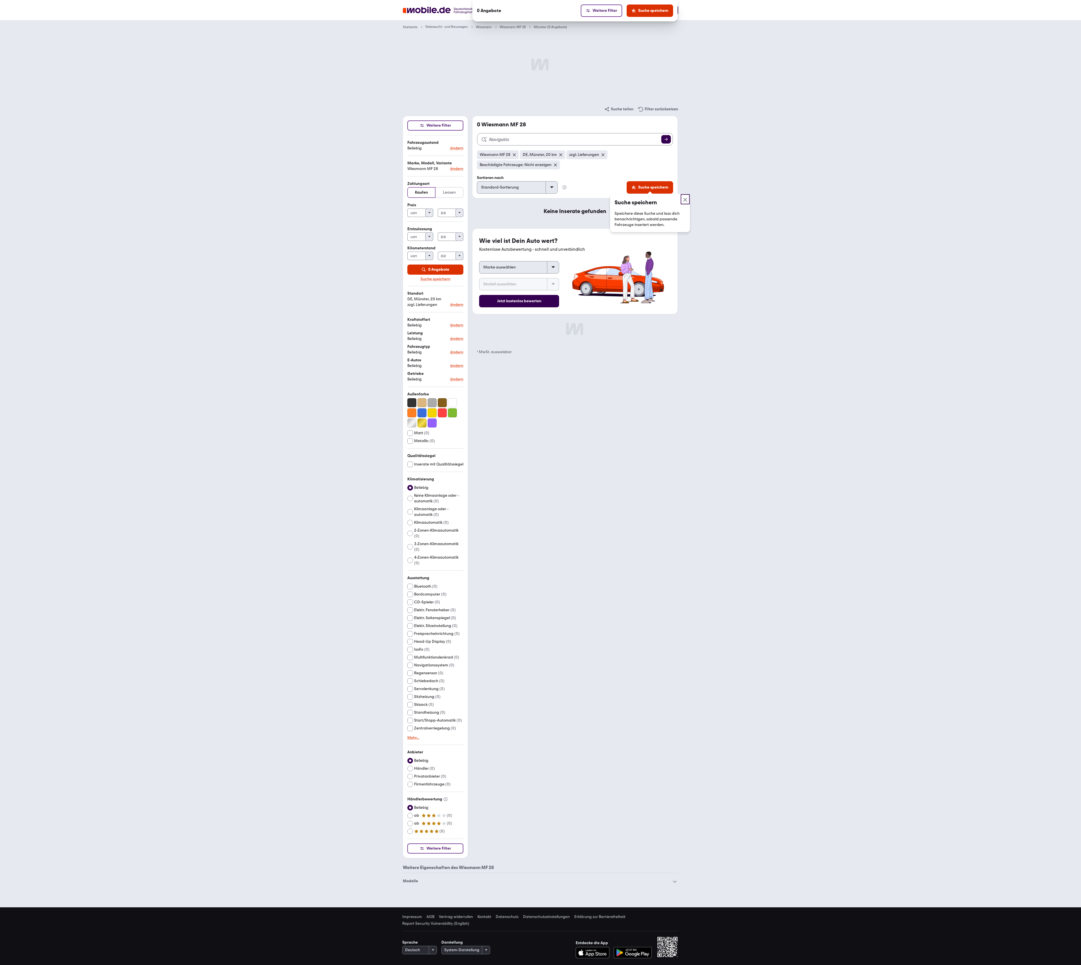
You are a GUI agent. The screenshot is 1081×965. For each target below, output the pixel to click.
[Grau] (432, 403)
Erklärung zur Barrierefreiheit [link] (600, 917)
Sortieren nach (490, 177)
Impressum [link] (412, 917)
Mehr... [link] (413, 738)
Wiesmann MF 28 (513, 27)
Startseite (410, 27)
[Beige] (422, 403)
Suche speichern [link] (435, 279)
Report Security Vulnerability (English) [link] (435, 923)
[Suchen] (666, 139)
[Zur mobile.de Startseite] (448, 10)
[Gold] (422, 423)
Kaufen (421, 192)
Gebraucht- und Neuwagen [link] (446, 27)
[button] (435, 145)
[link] (618, 109)
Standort (415, 293)
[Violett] (432, 423)
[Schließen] (685, 199)
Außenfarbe (418, 394)
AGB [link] (430, 917)
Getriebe (415, 373)
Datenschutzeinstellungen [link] (546, 917)
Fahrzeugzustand (423, 142)
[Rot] (442, 413)
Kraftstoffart (418, 319)
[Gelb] (432, 413)
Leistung (415, 333)
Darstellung (452, 942)
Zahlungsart (418, 183)
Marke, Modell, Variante (429, 163)
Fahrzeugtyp (418, 346)
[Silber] (412, 423)
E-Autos (414, 360)
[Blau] (422, 413)
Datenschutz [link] (507, 917)
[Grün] (452, 413)
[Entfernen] (514, 155)
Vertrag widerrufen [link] (456, 917)
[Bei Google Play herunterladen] (633, 952)
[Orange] (412, 413)
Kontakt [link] (484, 917)
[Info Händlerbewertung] (445, 799)
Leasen (449, 192)
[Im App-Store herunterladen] (594, 952)
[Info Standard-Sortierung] (564, 187)
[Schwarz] (412, 403)
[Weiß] (452, 403)
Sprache (410, 942)
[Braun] (442, 403)
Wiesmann (484, 27)
